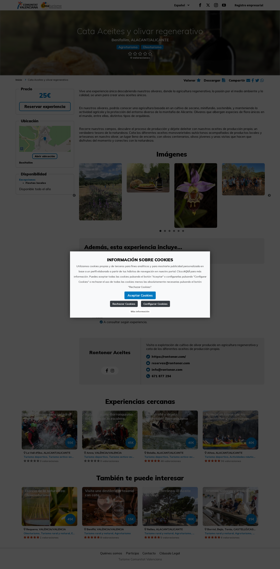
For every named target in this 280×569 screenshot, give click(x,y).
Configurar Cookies (155, 303)
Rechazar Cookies (123, 303)
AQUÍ (186, 271)
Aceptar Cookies (140, 295)
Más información (140, 311)
